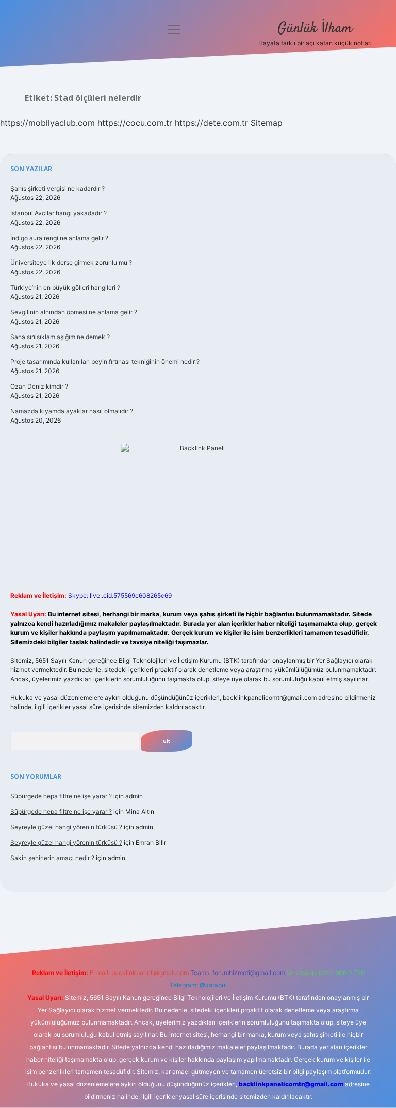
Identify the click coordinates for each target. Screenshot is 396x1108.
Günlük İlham (314, 29)
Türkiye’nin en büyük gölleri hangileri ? (65, 287)
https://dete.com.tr (211, 122)
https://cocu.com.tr (134, 122)
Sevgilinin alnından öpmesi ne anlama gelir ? (73, 312)
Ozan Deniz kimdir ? (39, 386)
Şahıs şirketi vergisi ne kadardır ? (57, 188)
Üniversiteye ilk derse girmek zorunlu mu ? (71, 262)
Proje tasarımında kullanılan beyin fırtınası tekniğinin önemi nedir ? (105, 361)
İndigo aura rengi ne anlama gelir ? (59, 238)
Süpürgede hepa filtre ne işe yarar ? (61, 796)
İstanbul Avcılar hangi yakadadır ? (58, 213)
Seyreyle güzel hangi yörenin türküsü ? (66, 827)
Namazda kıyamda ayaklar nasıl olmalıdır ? (71, 411)
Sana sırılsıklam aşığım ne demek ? (60, 337)
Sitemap (267, 122)
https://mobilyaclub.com (47, 122)
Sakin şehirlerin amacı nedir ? (52, 858)
